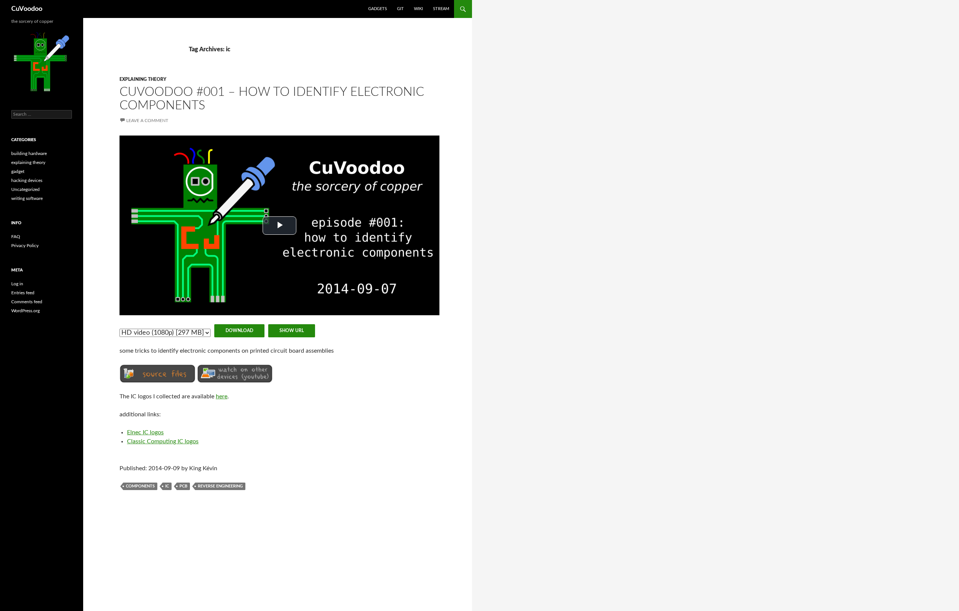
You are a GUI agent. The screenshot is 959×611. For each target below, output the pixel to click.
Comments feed (26, 302)
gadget (17, 171)
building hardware (29, 153)
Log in (17, 284)
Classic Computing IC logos (163, 441)
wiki (418, 9)
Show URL (291, 330)
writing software (27, 198)
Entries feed (22, 293)
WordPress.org (25, 310)
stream (441, 9)
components (140, 486)
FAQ (15, 236)
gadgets (377, 9)
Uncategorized (25, 189)
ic (167, 486)
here (221, 396)
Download (239, 330)
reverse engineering (220, 486)
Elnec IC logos (145, 432)
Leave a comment (147, 120)
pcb (183, 486)
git (400, 9)
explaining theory (143, 79)
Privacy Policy (25, 245)
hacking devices (26, 180)
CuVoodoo (26, 9)
